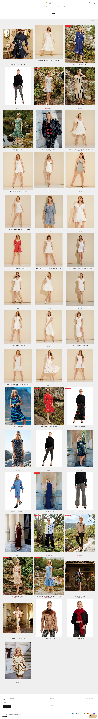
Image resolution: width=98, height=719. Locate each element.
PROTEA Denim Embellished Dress (18, 64)
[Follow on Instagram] (6, 711)
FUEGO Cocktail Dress (80, 596)
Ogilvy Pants (49, 469)
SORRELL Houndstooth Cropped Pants (18, 106)
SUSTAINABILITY (53, 702)
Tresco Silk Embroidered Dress (80, 106)
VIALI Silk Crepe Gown (49, 511)
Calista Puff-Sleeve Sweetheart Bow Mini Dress (18, 229)
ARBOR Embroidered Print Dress (49, 426)
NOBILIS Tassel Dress (18, 426)
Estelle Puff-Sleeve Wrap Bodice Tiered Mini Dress (80, 149)
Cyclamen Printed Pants (80, 426)
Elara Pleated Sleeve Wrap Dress (80, 345)
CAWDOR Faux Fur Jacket (49, 638)
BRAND (51, 700)
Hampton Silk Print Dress (18, 149)
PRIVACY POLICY (89, 698)
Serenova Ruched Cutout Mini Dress (18, 191)
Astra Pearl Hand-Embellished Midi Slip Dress (18, 384)
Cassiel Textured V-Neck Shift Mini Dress (80, 307)
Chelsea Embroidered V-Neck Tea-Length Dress (49, 596)
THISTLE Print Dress (18, 681)
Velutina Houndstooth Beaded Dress (18, 469)
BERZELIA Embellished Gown (18, 638)
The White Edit (46, 6)
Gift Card (64, 6)
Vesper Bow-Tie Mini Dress (49, 307)
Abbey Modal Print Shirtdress (80, 64)
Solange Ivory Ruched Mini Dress (18, 345)
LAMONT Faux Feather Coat (49, 149)
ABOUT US (52, 698)
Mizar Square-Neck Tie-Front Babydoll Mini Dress (80, 268)
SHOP (33, 6)
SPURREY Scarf (80, 638)
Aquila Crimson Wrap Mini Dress (18, 268)
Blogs (57, 6)
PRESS (51, 703)
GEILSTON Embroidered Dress (80, 469)
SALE (53, 6)
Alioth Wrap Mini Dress (80, 230)
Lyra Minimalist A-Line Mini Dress (80, 383)
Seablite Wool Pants (80, 511)
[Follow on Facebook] (3, 711)
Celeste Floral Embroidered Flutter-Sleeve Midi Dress (49, 383)
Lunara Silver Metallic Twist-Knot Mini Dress (80, 190)
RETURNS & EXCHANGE (90, 700)
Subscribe (7, 706)
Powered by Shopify (17, 714)
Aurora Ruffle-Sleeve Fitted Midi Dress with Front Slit (49, 345)
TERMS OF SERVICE (90, 703)
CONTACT (51, 705)
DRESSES (38, 6)
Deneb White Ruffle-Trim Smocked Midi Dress (49, 60)
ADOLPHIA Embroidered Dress (18, 511)
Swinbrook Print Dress (17, 596)
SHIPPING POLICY (89, 702)
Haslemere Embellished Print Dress (49, 106)
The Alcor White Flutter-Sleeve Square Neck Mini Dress (49, 268)
